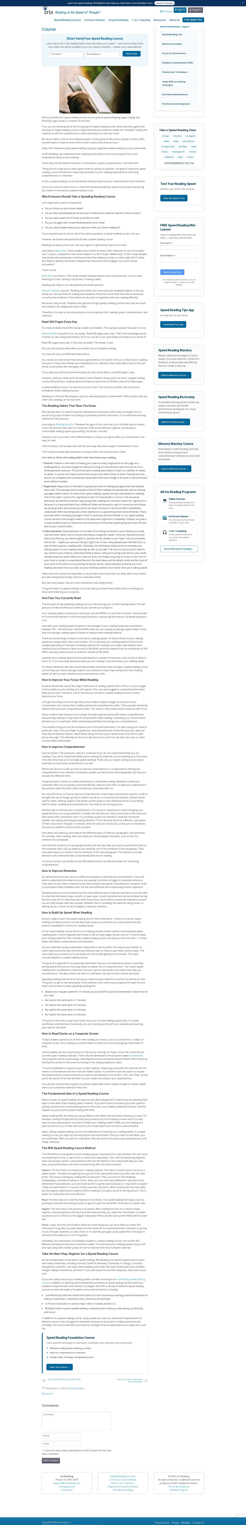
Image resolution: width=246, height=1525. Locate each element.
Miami (166, 141)
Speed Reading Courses (67, 20)
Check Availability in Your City (179, 163)
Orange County (168, 146)
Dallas (193, 146)
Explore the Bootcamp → (174, 421)
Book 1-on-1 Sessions (123, 1483)
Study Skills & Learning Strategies (173, 83)
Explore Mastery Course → (174, 375)
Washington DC (178, 152)
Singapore (169, 157)
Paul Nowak (75, 1388)
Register (196, 9)
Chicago (165, 136)
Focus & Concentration (174, 53)
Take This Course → (59, 1367)
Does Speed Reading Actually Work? (64, 1379)
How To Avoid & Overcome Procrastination (129, 1380)
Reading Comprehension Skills (177, 62)
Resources (160, 20)
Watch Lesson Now (172, 272)
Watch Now (131, 53)
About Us (174, 20)
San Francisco (188, 141)
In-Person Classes (94, 20)
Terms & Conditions (178, 1486)
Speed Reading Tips (172, 34)
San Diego (183, 146)
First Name (166, 243)
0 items (167, 11)
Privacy (175, 1522)
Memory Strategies (172, 43)
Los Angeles (191, 136)
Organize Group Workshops (123, 1486)
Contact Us (67, 1490)
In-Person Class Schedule (122, 1479)
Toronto (192, 152)
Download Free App (173, 324)
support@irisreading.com (66, 1483)
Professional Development (176, 103)
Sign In (181, 9)
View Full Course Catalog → (179, 548)
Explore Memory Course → (174, 468)
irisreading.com (67, 1486)
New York (177, 136)
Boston (165, 152)
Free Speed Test (193, 19)
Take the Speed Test (174, 198)
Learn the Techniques (164, 3)
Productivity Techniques (174, 72)
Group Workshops (118, 20)
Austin (176, 141)
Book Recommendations (175, 94)
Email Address (167, 255)
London (190, 157)
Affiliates (185, 1522)
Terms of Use (162, 1522)
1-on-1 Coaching (141, 20)
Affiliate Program (179, 1490)
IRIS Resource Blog (123, 1490)
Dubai (180, 157)
